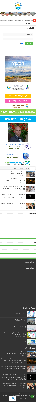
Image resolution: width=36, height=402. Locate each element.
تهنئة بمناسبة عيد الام (20, 326)
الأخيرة (32, 168)
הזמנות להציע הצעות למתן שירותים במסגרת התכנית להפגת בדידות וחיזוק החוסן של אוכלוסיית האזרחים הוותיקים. (13, 188)
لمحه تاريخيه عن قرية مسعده (18, 319)
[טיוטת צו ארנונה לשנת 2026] (31, 342)
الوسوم (15, 168)
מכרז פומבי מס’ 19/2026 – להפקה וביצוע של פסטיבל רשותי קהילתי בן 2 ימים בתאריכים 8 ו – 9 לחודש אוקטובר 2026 (13, 180)
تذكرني (19, 43)
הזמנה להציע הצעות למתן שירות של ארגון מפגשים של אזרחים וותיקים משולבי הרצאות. (14, 384)
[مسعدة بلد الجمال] (18, 13)
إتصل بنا (24, 312)
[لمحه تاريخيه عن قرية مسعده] (31, 321)
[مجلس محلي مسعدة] (18, 5)
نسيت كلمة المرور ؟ (27, 47)
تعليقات (21, 168)
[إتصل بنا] (31, 314)
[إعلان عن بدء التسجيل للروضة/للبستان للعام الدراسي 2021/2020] (31, 335)
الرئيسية (34, 23)
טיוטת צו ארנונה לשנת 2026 (18, 340)
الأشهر (27, 168)
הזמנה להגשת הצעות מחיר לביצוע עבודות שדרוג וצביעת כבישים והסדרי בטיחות (14, 352)
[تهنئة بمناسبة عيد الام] (31, 328)
